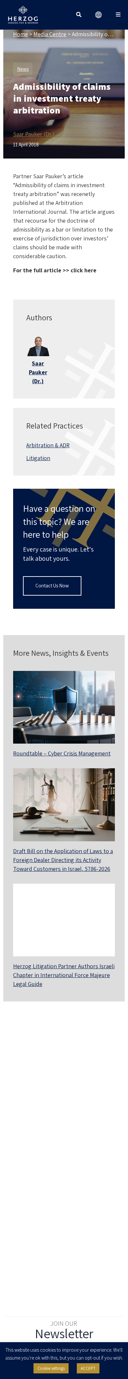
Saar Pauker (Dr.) (33, 134)
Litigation (38, 458)
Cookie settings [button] (51, 1368)
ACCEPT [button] (88, 1368)
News (23, 69)
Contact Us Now (52, 585)
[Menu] (118, 15)
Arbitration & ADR (48, 445)
